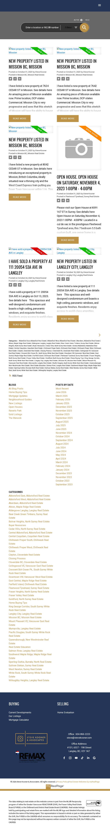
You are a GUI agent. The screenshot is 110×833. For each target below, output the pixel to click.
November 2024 (64, 432)
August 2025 (62, 421)
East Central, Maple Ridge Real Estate (28, 580)
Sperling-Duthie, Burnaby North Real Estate (29, 368)
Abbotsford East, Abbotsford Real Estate (33, 341)
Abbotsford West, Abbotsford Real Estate (62, 341)
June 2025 (61, 429)
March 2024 (62, 462)
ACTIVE (76, 20)
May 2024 (61, 455)
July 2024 (61, 447)
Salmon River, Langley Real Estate (58, 365)
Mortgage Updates (18, 396)
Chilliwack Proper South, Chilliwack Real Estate (60, 348)
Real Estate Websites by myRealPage (84, 782)
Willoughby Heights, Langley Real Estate (52, 370)
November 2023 (64, 477)
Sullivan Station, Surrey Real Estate (57, 368)
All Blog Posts (16, 388)
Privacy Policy (62, 782)
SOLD (87, 20)
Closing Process (46, 351)
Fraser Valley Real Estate (36, 358)
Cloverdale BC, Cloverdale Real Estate (66, 351)
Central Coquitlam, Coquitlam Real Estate (28, 348)
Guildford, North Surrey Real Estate (58, 358)
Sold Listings (15, 414)
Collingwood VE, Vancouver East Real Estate (31, 565)
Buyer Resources (39, 346)
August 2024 (62, 443)
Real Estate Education (38, 365)
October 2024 (62, 436)
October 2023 (62, 480)
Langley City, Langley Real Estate (31, 281)
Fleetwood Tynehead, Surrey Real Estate (82, 196)
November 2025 (64, 410)
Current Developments (20, 712)
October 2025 (62, 414)
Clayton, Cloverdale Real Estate (29, 351)
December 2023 (64, 473)
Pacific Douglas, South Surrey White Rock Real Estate (71, 363)
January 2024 (62, 469)
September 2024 (64, 440)
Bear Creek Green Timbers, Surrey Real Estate (77, 343)
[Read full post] (31, 52)
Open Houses (15, 407)
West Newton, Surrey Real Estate (81, 368)
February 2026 (63, 399)
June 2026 (61, 392)
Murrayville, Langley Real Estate (40, 363)
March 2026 (62, 396)
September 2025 (64, 418)
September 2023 (64, 484)
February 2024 (63, 466)
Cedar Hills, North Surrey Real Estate (59, 346)
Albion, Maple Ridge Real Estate (20, 343)
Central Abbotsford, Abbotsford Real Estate (30, 532)
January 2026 (62, 403)
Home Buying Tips (77, 358)
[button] (64, 758)
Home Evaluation (65, 712)
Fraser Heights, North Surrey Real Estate (29, 591)
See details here (43, 90)
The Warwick (15, 418)
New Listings (15, 403)
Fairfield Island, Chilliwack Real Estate (46, 356)
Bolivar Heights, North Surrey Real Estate (29, 521)
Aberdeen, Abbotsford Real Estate (88, 341)
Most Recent (62, 388)
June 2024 (61, 451)
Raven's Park (15, 410)
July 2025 (61, 425)
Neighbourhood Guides (20, 399)
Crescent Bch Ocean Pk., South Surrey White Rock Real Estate (42, 353)
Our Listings (15, 716)
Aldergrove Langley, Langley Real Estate (46, 343)
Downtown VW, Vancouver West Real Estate (80, 353)
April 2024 (61, 458)
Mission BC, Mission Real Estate (30, 75)
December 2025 (64, 407)
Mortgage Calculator (19, 719)
